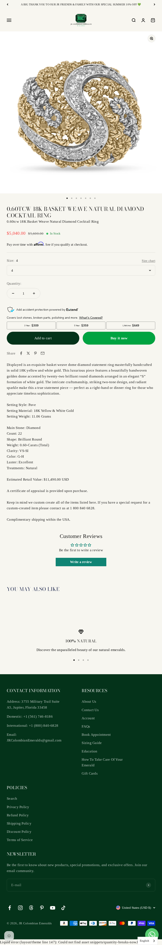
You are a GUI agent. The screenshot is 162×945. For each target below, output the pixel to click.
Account (88, 718)
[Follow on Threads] (31, 908)
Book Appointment (96, 735)
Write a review (81, 562)
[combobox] (148, 941)
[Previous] (7, 4)
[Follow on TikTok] (63, 908)
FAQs (86, 726)
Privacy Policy (18, 807)
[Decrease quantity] (13, 293)
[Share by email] (42, 353)
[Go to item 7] (95, 198)
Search (12, 799)
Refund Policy (18, 815)
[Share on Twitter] (28, 353)
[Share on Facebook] (21, 353)
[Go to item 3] (76, 198)
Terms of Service (20, 840)
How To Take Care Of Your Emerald (102, 762)
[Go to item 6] (90, 198)
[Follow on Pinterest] (42, 908)
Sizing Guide (92, 743)
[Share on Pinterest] (35, 353)
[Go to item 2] (71, 198)
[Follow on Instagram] (20, 908)
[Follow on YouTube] (52, 908)
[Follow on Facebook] (9, 908)
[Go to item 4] (81, 198)
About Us (89, 702)
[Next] (154, 4)
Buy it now (119, 338)
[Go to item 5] (85, 198)
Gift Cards (90, 773)
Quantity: (14, 284)
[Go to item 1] (67, 198)
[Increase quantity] (34, 293)
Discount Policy (19, 832)
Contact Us (90, 710)
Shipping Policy (19, 823)
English (144, 940)
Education (89, 751)
